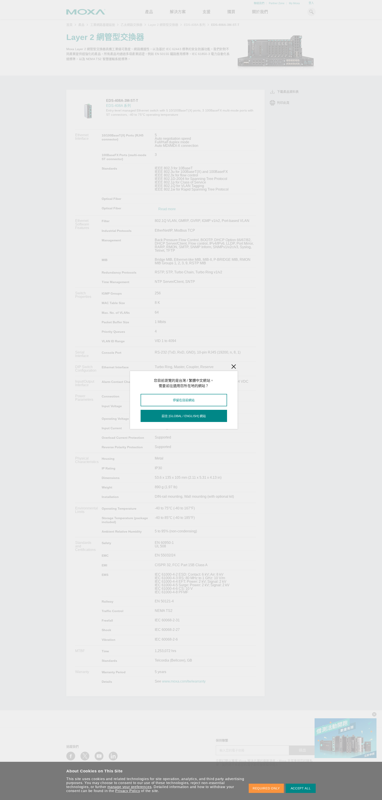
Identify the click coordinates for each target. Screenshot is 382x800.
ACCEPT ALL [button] (301, 788)
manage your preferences (129, 787)
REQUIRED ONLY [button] (266, 788)
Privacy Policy (127, 791)
